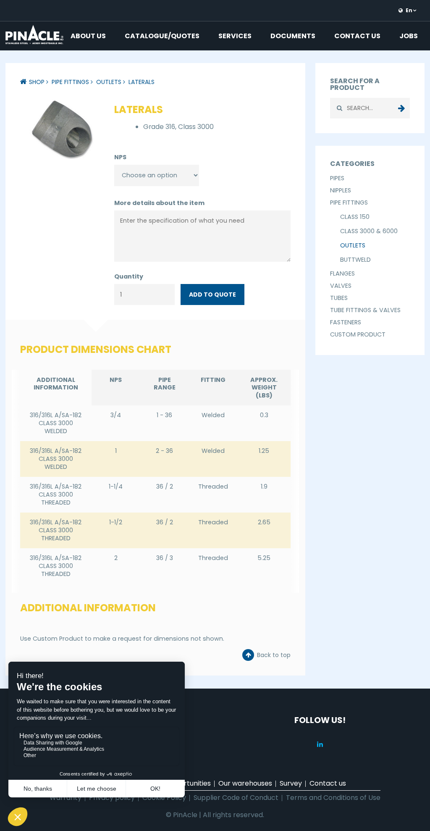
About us (88, 36)
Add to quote (212, 294)
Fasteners (345, 322)
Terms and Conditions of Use (333, 797)
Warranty (65, 797)
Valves (340, 285)
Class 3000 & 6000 (369, 231)
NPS (120, 157)
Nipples (340, 190)
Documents (292, 36)
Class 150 (355, 217)
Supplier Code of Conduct (236, 797)
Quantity (128, 276)
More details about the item (159, 203)
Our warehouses (245, 783)
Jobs (408, 36)
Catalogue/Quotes (162, 36)
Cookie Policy (164, 797)
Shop (37, 82)
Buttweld (355, 259)
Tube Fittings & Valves (365, 310)
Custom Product (357, 334)
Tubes (339, 298)
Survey (291, 783)
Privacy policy (112, 797)
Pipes (337, 178)
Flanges (342, 273)
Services (235, 36)
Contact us (357, 36)
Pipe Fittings (70, 82)
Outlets (108, 82)
